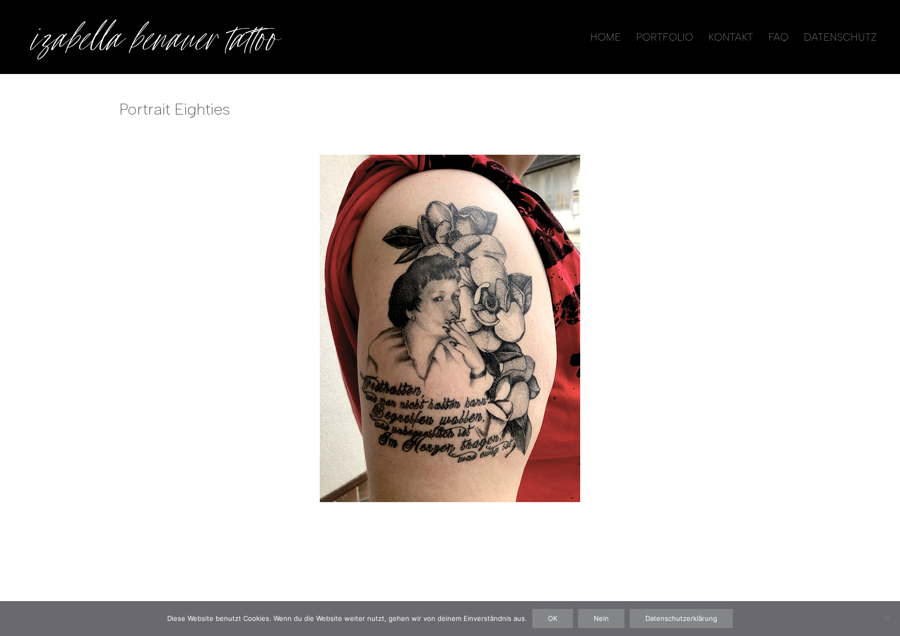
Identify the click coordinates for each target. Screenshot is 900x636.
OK (552, 618)
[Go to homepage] (153, 37)
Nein (601, 618)
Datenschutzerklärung (681, 618)
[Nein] (887, 619)
